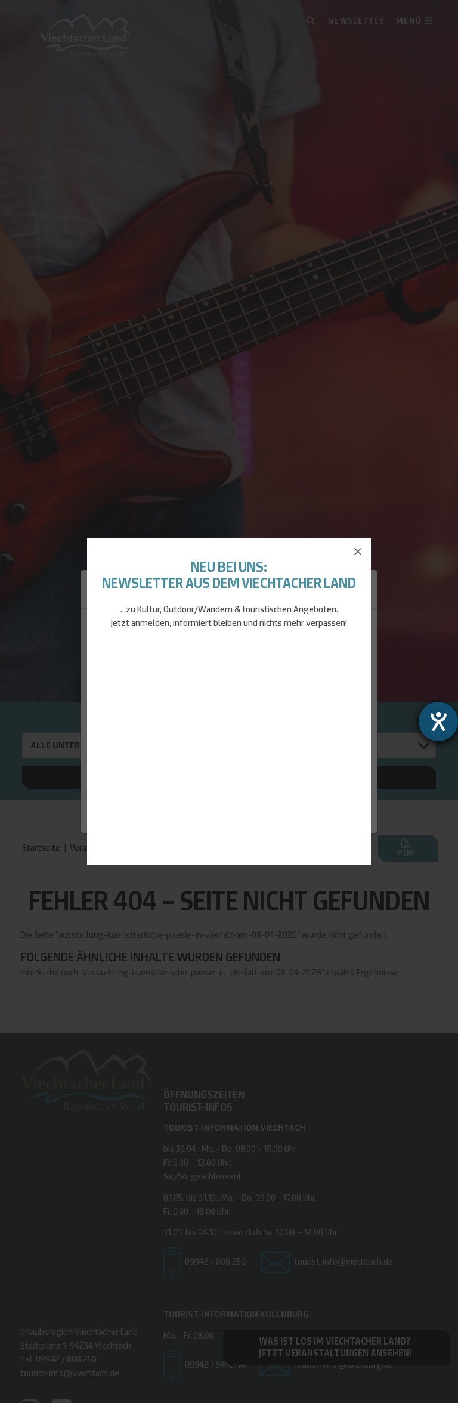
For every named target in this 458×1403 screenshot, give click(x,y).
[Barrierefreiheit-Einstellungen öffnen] (438, 721)
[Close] (358, 551)
